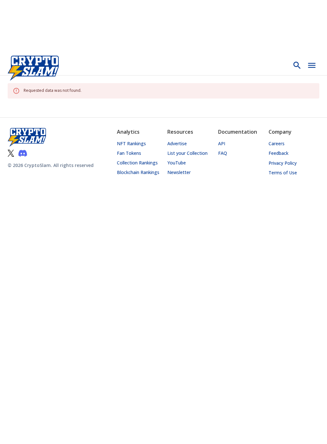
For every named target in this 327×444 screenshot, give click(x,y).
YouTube (176, 163)
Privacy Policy (283, 163)
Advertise (177, 143)
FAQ (222, 153)
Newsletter (179, 172)
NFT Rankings (131, 143)
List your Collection (187, 153)
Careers (277, 143)
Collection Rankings (137, 163)
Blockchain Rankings (138, 172)
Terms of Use (283, 173)
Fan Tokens (129, 153)
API (221, 143)
